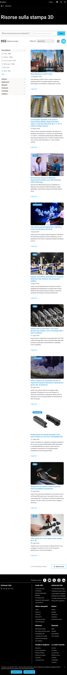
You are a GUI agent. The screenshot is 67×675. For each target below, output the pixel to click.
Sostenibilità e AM (39, 633)
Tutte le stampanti (39, 621)
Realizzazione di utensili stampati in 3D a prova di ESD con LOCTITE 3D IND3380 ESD (47, 436)
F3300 (36, 609)
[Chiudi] (64, 667)
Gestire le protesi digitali (41, 638)
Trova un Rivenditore (40, 650)
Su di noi (53, 648)
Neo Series (38, 614)
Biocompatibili (55, 633)
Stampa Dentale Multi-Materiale (40, 594)
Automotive (54, 614)
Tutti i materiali (55, 636)
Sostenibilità (54, 660)
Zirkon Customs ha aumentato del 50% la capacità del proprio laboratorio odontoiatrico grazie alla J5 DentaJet (47, 383)
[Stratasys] (3, 2)
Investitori (54, 662)
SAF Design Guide (39, 597)
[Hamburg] (65, 2)
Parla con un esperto (40, 655)
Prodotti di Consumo (56, 619)
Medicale (53, 612)
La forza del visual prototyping (39, 589)
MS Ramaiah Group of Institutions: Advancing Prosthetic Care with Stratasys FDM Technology (46, 180)
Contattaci (54, 650)
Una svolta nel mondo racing (42, 631)
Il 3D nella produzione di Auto (58, 598)
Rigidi (52, 629)
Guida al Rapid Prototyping (58, 593)
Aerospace (54, 617)
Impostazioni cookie (16, 672)
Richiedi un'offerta (39, 652)
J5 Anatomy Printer (40, 619)
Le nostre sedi (55, 652)
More (3, 74)
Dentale (53, 609)
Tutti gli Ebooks (39, 602)
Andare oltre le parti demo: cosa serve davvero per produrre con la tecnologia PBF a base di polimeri (47, 331)
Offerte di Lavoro (55, 655)
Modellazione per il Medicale (58, 596)
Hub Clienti (38, 657)
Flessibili (53, 631)
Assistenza (38, 648)
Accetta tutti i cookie (29, 672)
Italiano (51, 2)
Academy (53, 657)
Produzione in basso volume (58, 591)
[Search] (61, 2)
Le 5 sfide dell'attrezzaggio (58, 588)
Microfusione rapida (40, 629)
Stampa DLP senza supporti (42, 600)
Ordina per (33, 41)
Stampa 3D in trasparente (57, 600)
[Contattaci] (57, 2)
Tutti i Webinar (38, 641)
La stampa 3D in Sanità (41, 636)
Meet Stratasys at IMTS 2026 (41, 74)
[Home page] (3, 6)
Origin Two (38, 612)
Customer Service (39, 660)
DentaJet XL (38, 617)
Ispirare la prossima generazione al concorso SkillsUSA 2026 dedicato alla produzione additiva (47, 279)
